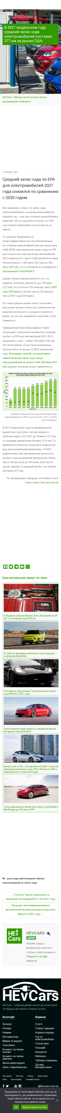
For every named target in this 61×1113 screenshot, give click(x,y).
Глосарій (40, 1047)
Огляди (7, 1028)
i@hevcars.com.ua (48, 1086)
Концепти (41, 1051)
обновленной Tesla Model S (18, 271)
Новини (7, 1032)
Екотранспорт (11, 1036)
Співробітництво (32, 1079)
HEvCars (7, 97)
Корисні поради (44, 1032)
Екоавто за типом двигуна (13, 1057)
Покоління (9, 1045)
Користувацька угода (34, 1107)
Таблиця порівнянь (46, 1060)
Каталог (7, 1024)
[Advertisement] (30, 138)
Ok (16, 1107)
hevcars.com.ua (49, 482)
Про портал (7, 1076)
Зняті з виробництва (14, 1067)
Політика (19, 1076)
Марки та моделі (12, 1041)
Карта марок (16, 1079)
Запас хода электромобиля (20, 879)
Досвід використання (43, 1066)
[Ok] (56, 1100)
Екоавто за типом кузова (13, 1050)
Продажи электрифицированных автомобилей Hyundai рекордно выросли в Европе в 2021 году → (30, 910)
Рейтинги (25, 101)
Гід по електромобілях (44, 1038)
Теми (5, 1079)
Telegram (31, 956)
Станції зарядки (44, 1028)
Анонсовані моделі (14, 1062)
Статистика (42, 1043)
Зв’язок (31, 1076)
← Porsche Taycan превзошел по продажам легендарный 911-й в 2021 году (30, 897)
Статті (38, 1024)
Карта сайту (43, 1076)
